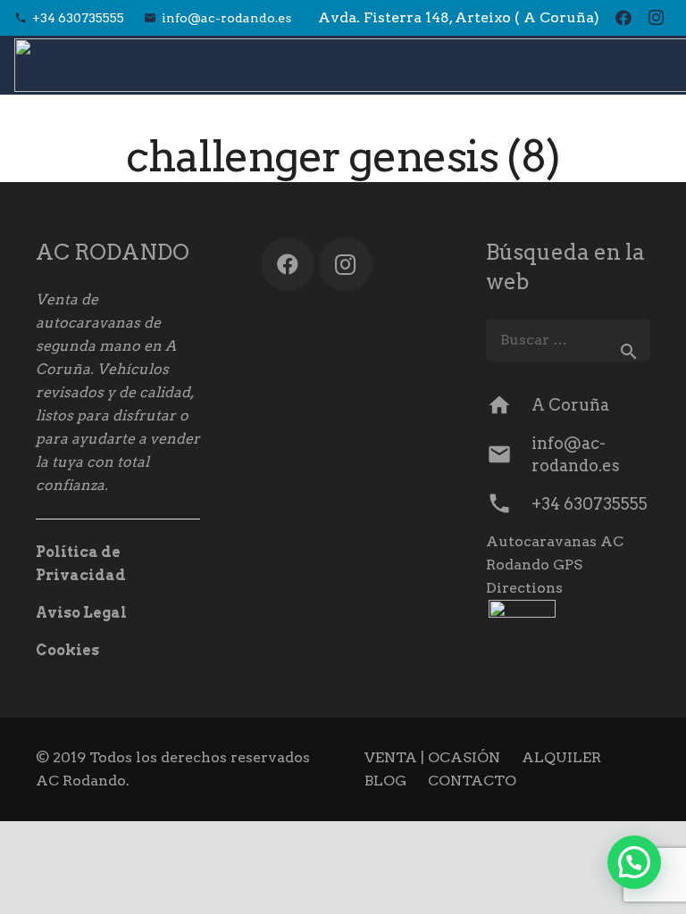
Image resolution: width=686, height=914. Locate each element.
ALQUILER (561, 757)
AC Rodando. (83, 780)
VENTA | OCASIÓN (432, 757)
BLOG (385, 780)
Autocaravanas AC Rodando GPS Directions (554, 564)
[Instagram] (656, 18)
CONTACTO (472, 780)
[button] (634, 862)
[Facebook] (623, 18)
